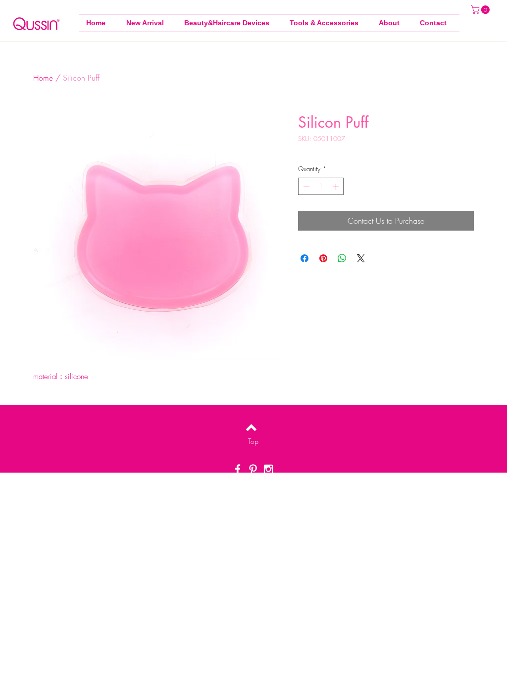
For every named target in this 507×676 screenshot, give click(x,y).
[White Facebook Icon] (237, 469)
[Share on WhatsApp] (342, 258)
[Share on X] (361, 258)
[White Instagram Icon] (268, 469)
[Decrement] (305, 186)
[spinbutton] (321, 186)
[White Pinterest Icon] (253, 469)
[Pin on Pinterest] (323, 258)
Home (43, 77)
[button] (326, 23)
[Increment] (337, 186)
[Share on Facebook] (304, 258)
